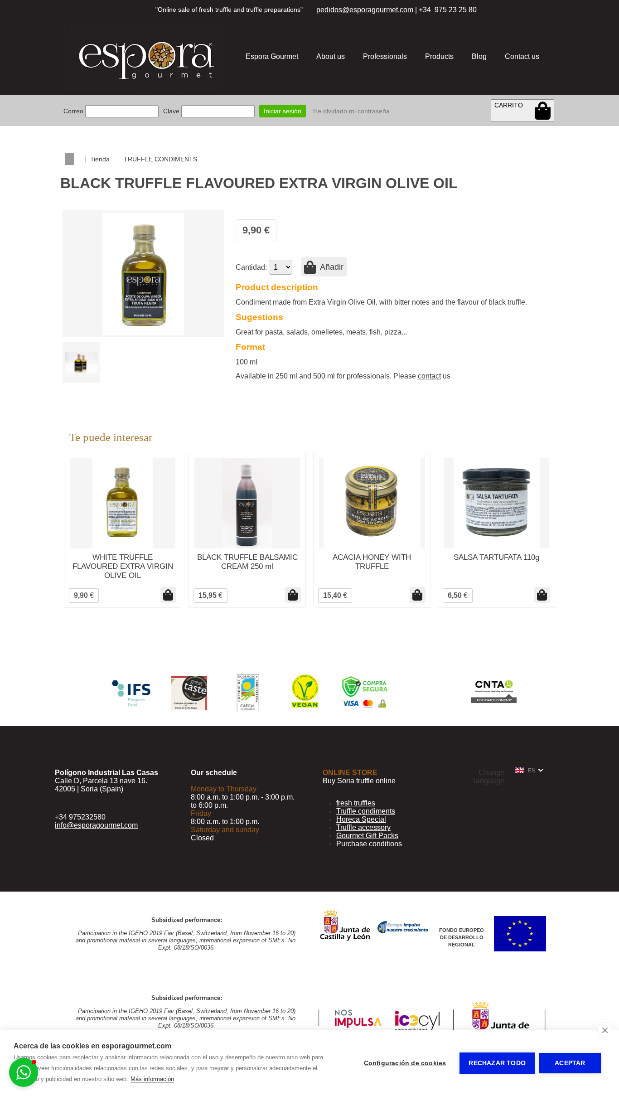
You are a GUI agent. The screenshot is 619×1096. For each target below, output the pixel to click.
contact (429, 376)
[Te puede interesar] (168, 595)
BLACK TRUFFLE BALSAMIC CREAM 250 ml (247, 562)
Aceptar (570, 1063)
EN (532, 770)
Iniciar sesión (282, 111)
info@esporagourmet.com (96, 825)
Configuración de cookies (405, 1063)
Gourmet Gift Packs (367, 835)
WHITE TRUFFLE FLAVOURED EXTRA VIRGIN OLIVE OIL (123, 566)
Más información (152, 1079)
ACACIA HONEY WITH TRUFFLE (372, 562)
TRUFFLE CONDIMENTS (160, 159)
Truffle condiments (365, 811)
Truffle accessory (363, 827)
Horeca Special (361, 819)
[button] (23, 1072)
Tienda (100, 159)
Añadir (330, 267)
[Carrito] (543, 110)
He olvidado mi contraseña (351, 111)
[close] (604, 1030)
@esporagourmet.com (377, 10)
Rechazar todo (497, 1063)
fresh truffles (355, 803)
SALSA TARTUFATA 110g (496, 557)
